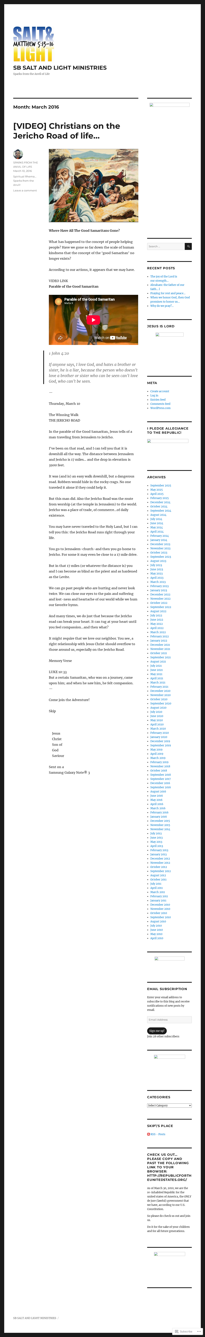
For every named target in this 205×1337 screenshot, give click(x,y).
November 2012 (160, 863)
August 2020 (158, 707)
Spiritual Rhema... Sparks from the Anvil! (24, 180)
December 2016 (160, 783)
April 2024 (157, 531)
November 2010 (160, 909)
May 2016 (156, 800)
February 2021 (159, 686)
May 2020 (156, 720)
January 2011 (158, 900)
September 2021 (160, 657)
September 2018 (160, 774)
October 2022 (158, 603)
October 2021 (158, 653)
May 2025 (156, 489)
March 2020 (158, 728)
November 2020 (160, 695)
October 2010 (158, 913)
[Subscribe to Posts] (148, 1134)
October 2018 (158, 770)
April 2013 (156, 846)
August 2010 (158, 921)
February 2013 (159, 850)
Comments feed (160, 404)
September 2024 (160, 510)
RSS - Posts (158, 1134)
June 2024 (156, 523)
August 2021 (158, 661)
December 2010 (160, 904)
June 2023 (156, 569)
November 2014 (160, 829)
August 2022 (158, 611)
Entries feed (158, 399)
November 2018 (160, 766)
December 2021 (160, 645)
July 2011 (155, 883)
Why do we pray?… (162, 306)
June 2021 (156, 670)
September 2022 (160, 607)
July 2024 (156, 519)
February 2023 (159, 586)
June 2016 (156, 795)
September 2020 (160, 703)
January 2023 (158, 590)
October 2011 (158, 879)
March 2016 (158, 808)
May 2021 (156, 674)
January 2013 (158, 854)
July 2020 (156, 712)
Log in (154, 395)
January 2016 (158, 816)
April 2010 (156, 938)
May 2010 (156, 934)
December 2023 (160, 544)
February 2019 (159, 762)
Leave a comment (25, 190)
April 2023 (156, 577)
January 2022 (158, 640)
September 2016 (160, 787)
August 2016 (158, 791)
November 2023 (160, 548)
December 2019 (160, 741)
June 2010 (156, 930)
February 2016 (159, 812)
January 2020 (158, 737)
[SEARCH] (188, 246)
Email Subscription (167, 989)
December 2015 (160, 821)
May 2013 (156, 842)
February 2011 (159, 896)
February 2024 (159, 536)
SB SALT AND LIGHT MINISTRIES (60, 67)
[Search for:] (166, 246)
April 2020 (157, 724)
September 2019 (160, 745)
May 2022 (156, 624)
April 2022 (157, 628)
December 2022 (160, 594)
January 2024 (158, 540)
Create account (159, 391)
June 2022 (156, 619)
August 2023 (158, 561)
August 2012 (158, 875)
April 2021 (156, 678)
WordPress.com (160, 408)
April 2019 (156, 754)
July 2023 (156, 565)
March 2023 (158, 582)
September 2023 (160, 557)
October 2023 (158, 552)
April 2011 (156, 888)
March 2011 (157, 892)
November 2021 (160, 649)
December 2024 (160, 502)
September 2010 (160, 917)
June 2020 (156, 716)
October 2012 (158, 867)
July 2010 (156, 925)
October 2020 (158, 699)
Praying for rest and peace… (167, 293)
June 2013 (156, 837)
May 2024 (156, 527)
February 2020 (159, 733)
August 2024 (158, 515)
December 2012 (160, 858)
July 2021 (156, 666)
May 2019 (156, 749)
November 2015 (160, 825)
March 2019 (158, 758)
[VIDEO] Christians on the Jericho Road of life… (66, 131)
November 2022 (160, 598)
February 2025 (159, 498)
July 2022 (156, 615)
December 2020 (160, 691)
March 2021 (157, 682)
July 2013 (156, 833)
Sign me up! (157, 1031)
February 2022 (159, 636)
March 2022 (158, 632)
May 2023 (156, 573)
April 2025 (157, 494)
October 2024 (158, 506)
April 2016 (156, 804)
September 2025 (160, 485)
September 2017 (160, 779)
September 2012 (160, 871)
